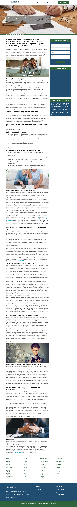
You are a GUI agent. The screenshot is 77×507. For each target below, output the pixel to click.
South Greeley (59, 458)
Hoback (25, 465)
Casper (8, 465)
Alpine (8, 458)
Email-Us (60, 492)
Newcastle (42, 460)
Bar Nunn (9, 461)
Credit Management (31, 2)
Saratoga (42, 476)
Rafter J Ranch (43, 467)
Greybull (25, 461)
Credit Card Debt (40, 491)
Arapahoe (9, 460)
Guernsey (26, 463)
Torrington (58, 465)
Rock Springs (42, 474)
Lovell (25, 473)
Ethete (8, 471)
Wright (57, 473)
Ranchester (42, 468)
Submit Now (60, 61)
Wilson (57, 470)
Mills (24, 477)
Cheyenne (9, 467)
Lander (25, 470)
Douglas (9, 470)
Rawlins (41, 471)
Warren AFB (58, 467)
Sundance (58, 463)
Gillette (25, 457)
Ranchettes (42, 470)
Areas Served (40, 2)
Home (24, 2)
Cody (8, 468)
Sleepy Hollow (59, 457)
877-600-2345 (63, 2)
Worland (58, 471)
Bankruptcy (39, 489)
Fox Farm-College (11, 477)
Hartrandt (26, 464)
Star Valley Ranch (60, 461)
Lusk (25, 474)
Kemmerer (26, 468)
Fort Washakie (10, 476)
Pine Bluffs (42, 463)
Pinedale (42, 464)
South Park (58, 460)
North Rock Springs (44, 461)
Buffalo (8, 464)
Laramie (25, 471)
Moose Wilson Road (44, 457)
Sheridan (42, 477)
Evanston (9, 473)
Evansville (9, 474)
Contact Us (46, 2)
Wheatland (58, 468)
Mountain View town (44, 458)
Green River (12, 34)
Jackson (25, 467)
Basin (8, 463)
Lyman (25, 476)
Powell (41, 465)
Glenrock (25, 458)
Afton (8, 457)
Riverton (42, 473)
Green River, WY (61, 494)
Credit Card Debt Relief (42, 493)
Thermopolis (58, 464)
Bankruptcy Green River (19, 34)
